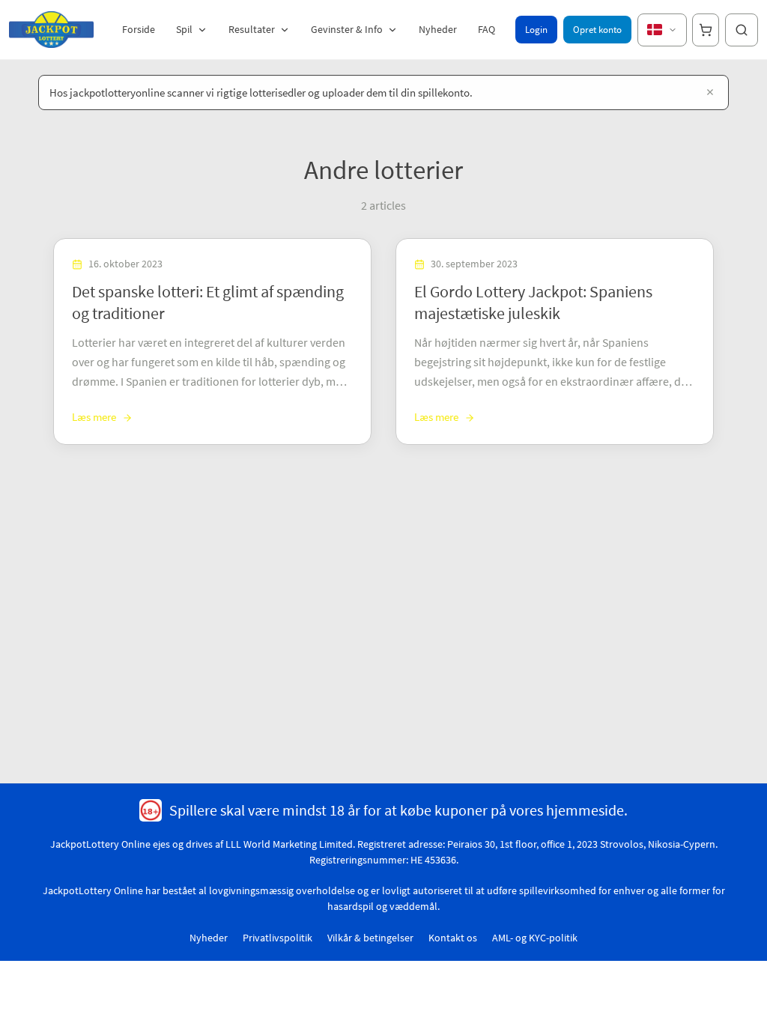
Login (536, 29)
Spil (184, 29)
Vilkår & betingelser (370, 937)
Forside (138, 29)
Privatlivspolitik (277, 937)
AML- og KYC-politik (534, 937)
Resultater (251, 29)
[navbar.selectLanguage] (662, 29)
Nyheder (438, 29)
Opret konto (597, 29)
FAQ (486, 29)
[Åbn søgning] (741, 29)
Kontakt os (452, 937)
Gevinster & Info (347, 29)
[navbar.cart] (705, 29)
